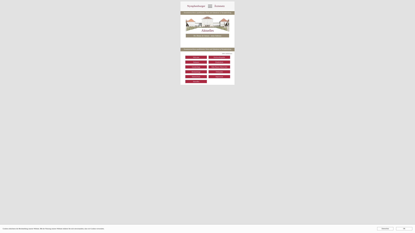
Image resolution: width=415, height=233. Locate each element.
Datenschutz (196, 77)
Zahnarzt (196, 62)
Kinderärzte (219, 62)
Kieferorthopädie (219, 57)
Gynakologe (196, 67)
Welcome (196, 57)
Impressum (219, 77)
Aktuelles (196, 81)
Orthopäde (219, 72)
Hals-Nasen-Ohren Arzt (219, 67)
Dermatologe (196, 72)
